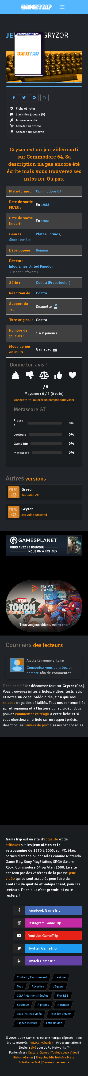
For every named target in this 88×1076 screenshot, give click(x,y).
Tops (20, 986)
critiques (13, 845)
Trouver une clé (26, 120)
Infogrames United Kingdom (31, 266)
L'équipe (58, 986)
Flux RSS (63, 996)
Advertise (38, 986)
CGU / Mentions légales (32, 996)
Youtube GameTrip (43, 935)
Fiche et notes (25, 109)
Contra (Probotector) (53, 282)
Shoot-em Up (20, 239)
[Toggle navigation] (62, 7)
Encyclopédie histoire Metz (55, 1057)
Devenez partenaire (55, 1062)
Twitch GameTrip (41, 961)
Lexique (61, 977)
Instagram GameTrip (44, 923)
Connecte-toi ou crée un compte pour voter (44, 400)
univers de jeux (36, 725)
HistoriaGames (23, 1057)
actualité (51, 839)
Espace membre (27, 1023)
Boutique (23, 1005)
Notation (63, 1005)
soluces (9, 702)
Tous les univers (60, 1014)
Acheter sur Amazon (30, 132)
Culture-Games (38, 1052)
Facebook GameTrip (44, 910)
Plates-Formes (48, 234)
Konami (42, 250)
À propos (43, 1005)
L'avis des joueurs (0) (30, 114)
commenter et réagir (32, 714)
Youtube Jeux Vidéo (64, 1052)
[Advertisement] (44, 568)
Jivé (33, 1048)
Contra (41, 293)
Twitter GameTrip (42, 948)
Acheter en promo (28, 126)
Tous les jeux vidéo (29, 1014)
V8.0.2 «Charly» (42, 1043)
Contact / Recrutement (32, 977)
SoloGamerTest (29, 1062)
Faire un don (54, 1023)
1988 (45, 204)
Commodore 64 (48, 191)
